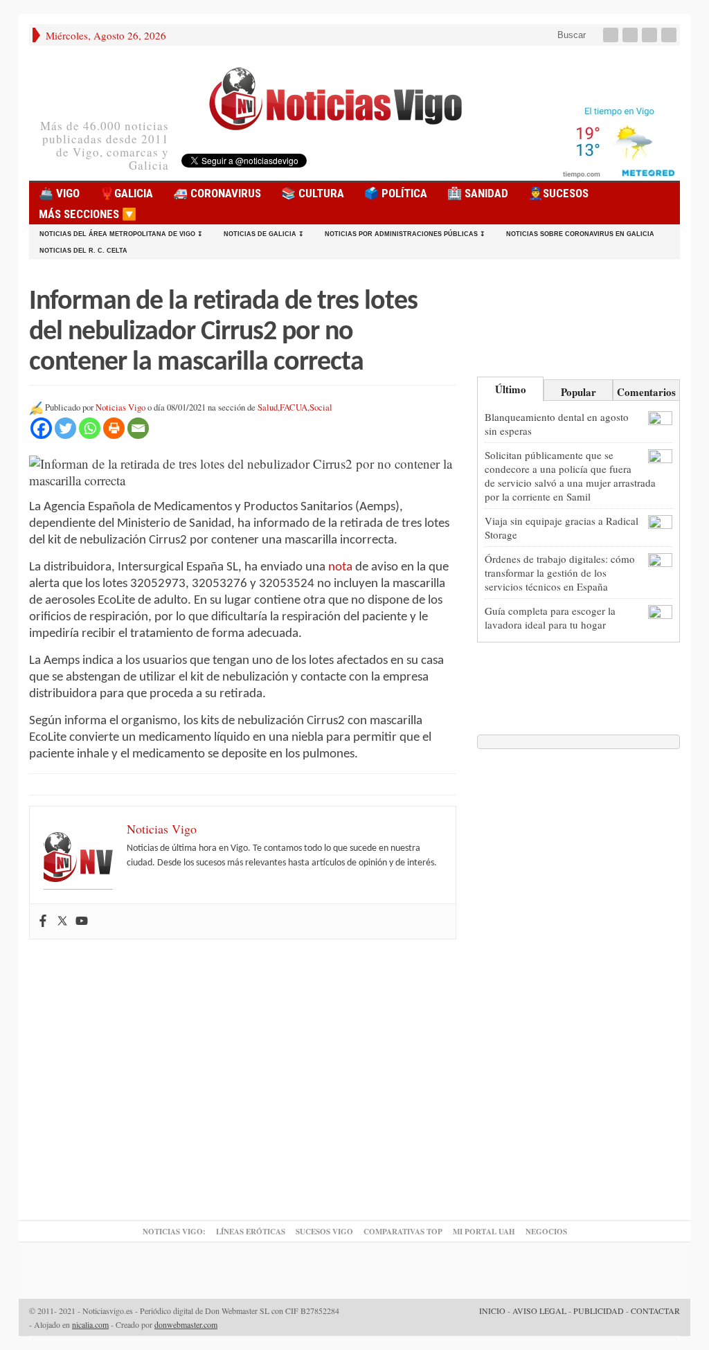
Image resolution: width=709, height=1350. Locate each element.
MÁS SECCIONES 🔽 (87, 214)
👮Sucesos (558, 193)
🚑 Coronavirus (217, 193)
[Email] (138, 428)
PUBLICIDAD (598, 1310)
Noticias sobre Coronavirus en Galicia (580, 234)
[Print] (114, 428)
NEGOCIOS (546, 1231)
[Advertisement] (242, 1081)
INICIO (492, 1310)
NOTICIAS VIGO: (174, 1231)
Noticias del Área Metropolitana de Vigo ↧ (121, 234)
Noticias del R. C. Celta (83, 250)
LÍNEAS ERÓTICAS (250, 1231)
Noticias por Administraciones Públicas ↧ (405, 234)
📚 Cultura (312, 193)
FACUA (293, 407)
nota (340, 567)
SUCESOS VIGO (324, 1231)
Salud (268, 407)
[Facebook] (612, 35)
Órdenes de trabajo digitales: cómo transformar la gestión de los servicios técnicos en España (560, 572)
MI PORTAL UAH (484, 1231)
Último (510, 389)
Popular (578, 391)
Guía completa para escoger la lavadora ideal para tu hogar (550, 617)
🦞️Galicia (126, 193)
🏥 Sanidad (477, 193)
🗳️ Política (395, 193)
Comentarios (646, 391)
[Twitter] (631, 35)
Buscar (570, 35)
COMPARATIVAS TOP (403, 1231)
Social (320, 407)
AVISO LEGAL (539, 1310)
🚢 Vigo (59, 193)
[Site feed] (670, 35)
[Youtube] (651, 35)
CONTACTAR (655, 1310)
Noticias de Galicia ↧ (264, 234)
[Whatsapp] (89, 428)
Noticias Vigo (120, 407)
